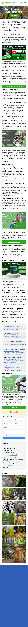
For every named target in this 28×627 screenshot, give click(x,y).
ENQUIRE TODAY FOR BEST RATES (14, 86)
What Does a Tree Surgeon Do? (10, 463)
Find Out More (6, 467)
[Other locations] (21, 3)
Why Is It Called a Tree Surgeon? (10, 457)
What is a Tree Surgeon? (8, 446)
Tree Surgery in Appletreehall (10, 454)
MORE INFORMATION (14, 242)
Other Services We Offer (9, 465)
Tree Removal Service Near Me (10, 448)
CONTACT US (14, 407)
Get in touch (14, 15)
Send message (14, 438)
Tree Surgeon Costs (7, 450)
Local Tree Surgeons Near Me (10, 452)
